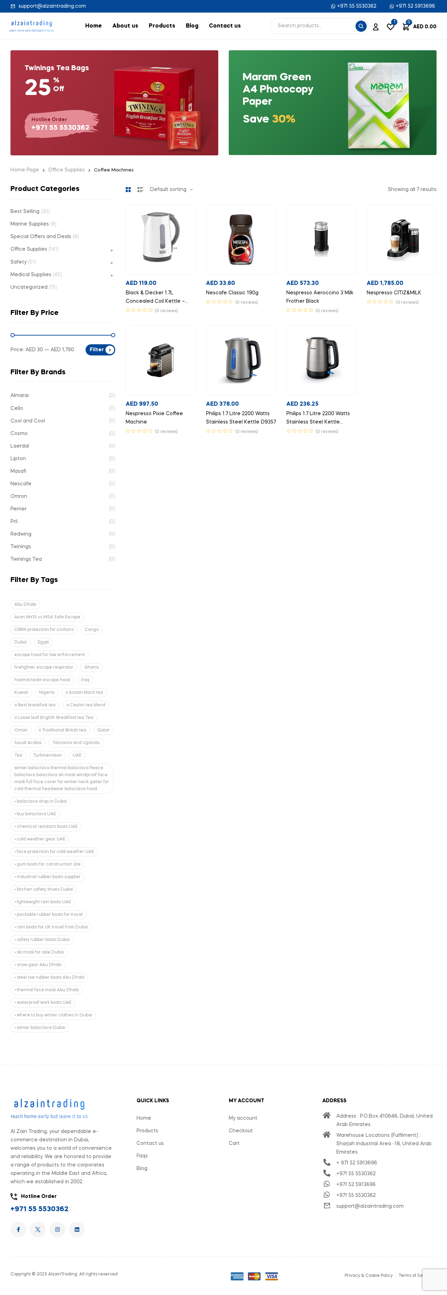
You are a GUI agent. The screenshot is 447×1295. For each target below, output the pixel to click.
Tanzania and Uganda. (76, 743)
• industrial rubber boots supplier (47, 877)
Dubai (20, 642)
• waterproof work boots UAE (42, 1003)
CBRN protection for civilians (44, 630)
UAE (77, 755)
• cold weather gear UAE (39, 839)
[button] (216, 7)
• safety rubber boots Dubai (42, 940)
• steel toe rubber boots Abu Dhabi (49, 978)
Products (162, 26)
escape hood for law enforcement (49, 655)
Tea (18, 755)
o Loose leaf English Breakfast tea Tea (53, 718)
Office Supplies (66, 170)
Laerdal (19, 446)
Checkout (241, 1130)
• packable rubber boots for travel (48, 915)
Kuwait (21, 693)
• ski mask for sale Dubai (39, 952)
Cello (16, 408)
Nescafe (20, 483)
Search (361, 26)
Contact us (225, 26)
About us (125, 26)
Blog (192, 26)
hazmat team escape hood (42, 680)
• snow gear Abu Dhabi (37, 965)
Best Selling (24, 211)
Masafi (18, 471)
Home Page (24, 170)
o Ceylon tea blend (85, 705)
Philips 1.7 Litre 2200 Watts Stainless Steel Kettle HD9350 (318, 422)
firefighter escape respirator (43, 667)
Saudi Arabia (28, 743)
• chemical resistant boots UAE (46, 827)
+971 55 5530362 (39, 1209)
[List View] (140, 189)
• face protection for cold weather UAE (54, 852)
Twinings (20, 546)
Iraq (85, 680)
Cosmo (19, 433)
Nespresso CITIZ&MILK (394, 292)
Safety (18, 262)
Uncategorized (28, 287)
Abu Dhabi (25, 605)
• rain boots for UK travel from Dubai (51, 927)
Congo (91, 630)
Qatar (103, 730)
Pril (13, 521)
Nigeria (46, 693)
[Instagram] (57, 1229)
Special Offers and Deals (40, 236)
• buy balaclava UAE (35, 814)
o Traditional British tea (62, 730)
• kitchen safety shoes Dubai (43, 890)
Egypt (43, 642)
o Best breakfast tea (35, 705)
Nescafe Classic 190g (232, 292)
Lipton (18, 458)
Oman (21, 730)
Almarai (19, 395)
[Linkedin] (77, 1229)
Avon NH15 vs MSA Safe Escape (47, 617)
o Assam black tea (84, 693)
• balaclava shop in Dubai (40, 802)
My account (243, 1118)
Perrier (18, 509)
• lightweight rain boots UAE (42, 902)
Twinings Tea (26, 559)
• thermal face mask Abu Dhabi (46, 990)
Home (93, 26)
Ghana (91, 667)
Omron (18, 496)
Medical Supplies (30, 274)
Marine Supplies (29, 224)
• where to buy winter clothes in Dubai (53, 1015)
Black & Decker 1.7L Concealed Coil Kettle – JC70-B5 (155, 301)
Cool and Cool (27, 421)
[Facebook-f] (18, 1229)
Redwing (20, 534)
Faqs (142, 1156)
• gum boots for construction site (47, 864)
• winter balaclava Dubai (39, 1028)
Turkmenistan (47, 755)
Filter (97, 349)
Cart (234, 1143)
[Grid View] (128, 189)
